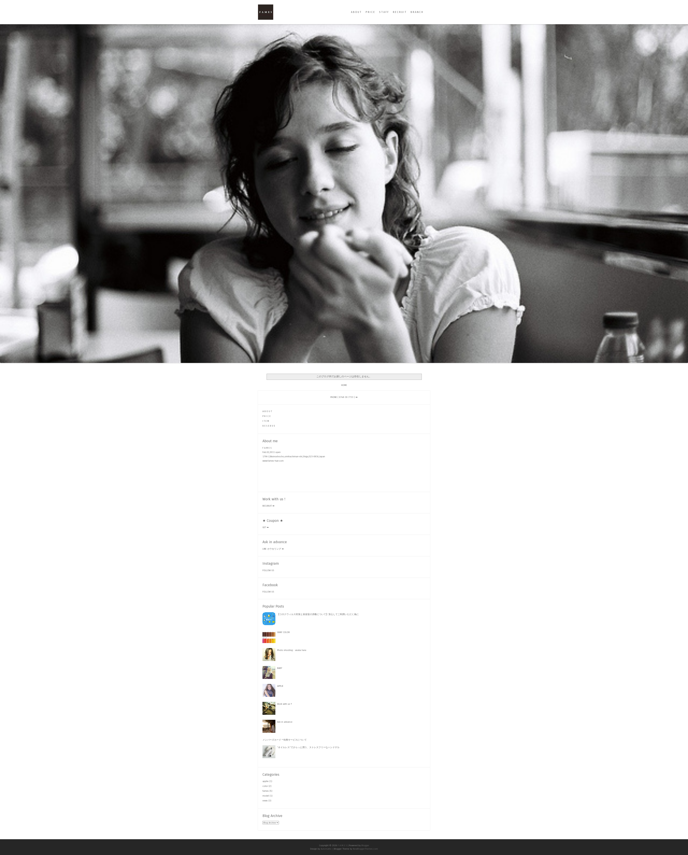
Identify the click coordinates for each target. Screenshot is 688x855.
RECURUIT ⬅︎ (268, 505)
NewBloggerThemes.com (365, 848)
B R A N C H (417, 12)
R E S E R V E (268, 425)
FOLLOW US (268, 569)
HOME (344, 384)
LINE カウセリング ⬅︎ (273, 548)
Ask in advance (284, 721)
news (265, 800)
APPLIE (280, 685)
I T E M (265, 420)
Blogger (365, 844)
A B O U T (356, 12)
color (265, 785)
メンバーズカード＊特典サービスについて (284, 739)
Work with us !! (284, 703)
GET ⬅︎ (265, 526)
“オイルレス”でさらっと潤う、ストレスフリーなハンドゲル (308, 746)
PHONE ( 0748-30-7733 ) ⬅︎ (344, 396)
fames (265, 790)
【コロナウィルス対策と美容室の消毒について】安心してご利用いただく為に (318, 613)
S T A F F (383, 12)
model (265, 795)
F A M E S (342, 844)
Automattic (326, 848)
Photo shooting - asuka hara (291, 649)
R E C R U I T (399, 12)
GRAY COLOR (283, 631)
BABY (279, 667)
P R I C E (370, 12)
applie (265, 780)
